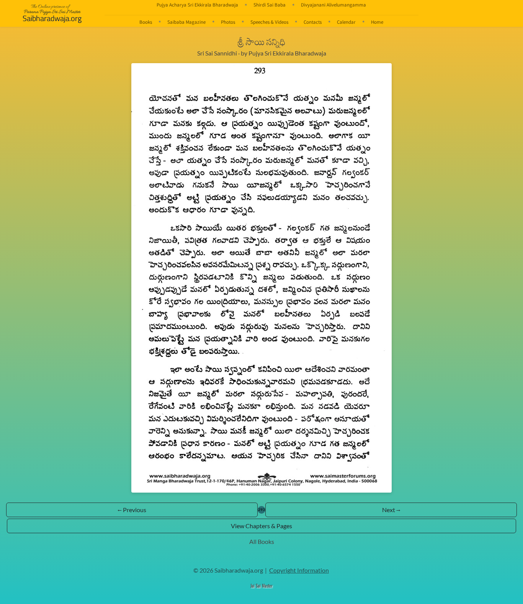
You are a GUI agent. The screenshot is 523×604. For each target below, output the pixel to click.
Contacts (313, 22)
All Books (261, 541)
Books (145, 22)
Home (377, 22)
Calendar (346, 22)
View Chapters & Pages (261, 525)
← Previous (132, 509)
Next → (391, 509)
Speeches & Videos (269, 22)
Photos (228, 22)
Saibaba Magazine (186, 22)
